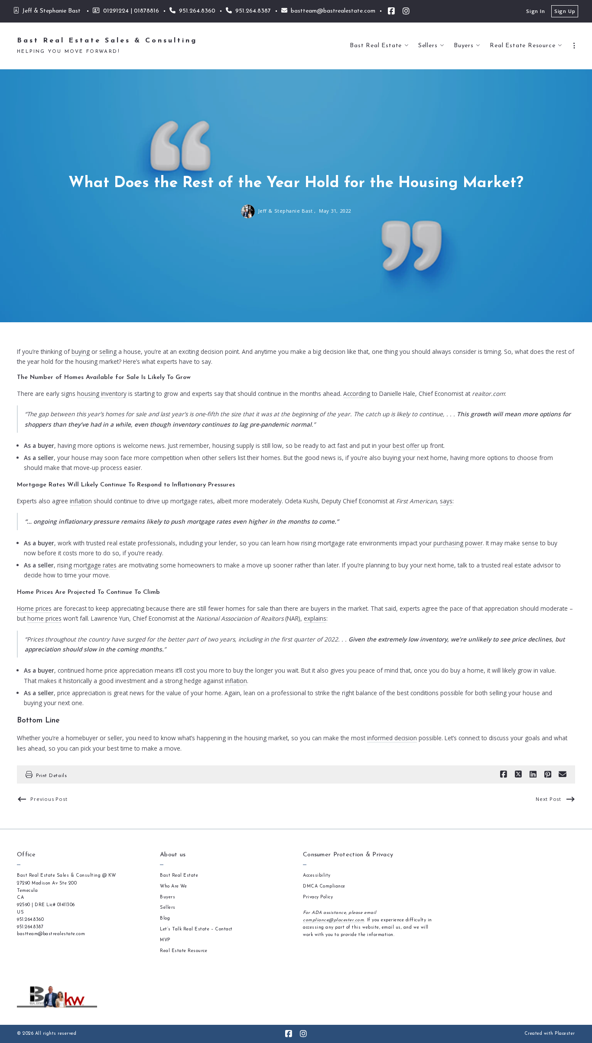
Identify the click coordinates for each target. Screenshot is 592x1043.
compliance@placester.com (333, 920)
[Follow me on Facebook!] (391, 11)
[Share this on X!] (518, 774)
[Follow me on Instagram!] (406, 11)
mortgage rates (95, 565)
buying (81, 351)
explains (315, 618)
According (356, 393)
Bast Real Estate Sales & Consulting (107, 40)
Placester (565, 1033)
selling (108, 351)
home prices (44, 618)
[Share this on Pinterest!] (548, 774)
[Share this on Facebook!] (503, 774)
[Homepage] (57, 996)
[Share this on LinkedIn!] (533, 774)
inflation (81, 501)
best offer (406, 445)
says (446, 501)
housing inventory (102, 393)
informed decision (392, 738)
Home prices (34, 608)
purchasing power (458, 543)
